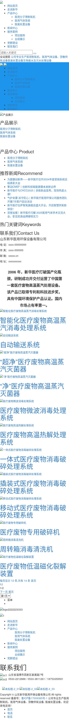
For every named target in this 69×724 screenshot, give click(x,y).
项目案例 (20, 35)
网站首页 (12, 5)
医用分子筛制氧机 (25, 17)
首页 (33, 580)
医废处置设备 (22, 24)
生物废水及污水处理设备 (37, 60)
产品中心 (12, 13)
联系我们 (12, 46)
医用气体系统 (22, 20)
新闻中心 (12, 28)
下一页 (4, 591)
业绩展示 (20, 39)
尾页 (11, 591)
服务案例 (12, 31)
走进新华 (12, 9)
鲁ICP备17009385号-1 (34, 698)
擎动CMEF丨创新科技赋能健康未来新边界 (31, 186)
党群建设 (12, 42)
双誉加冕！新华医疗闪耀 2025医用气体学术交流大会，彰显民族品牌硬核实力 (36, 214)
